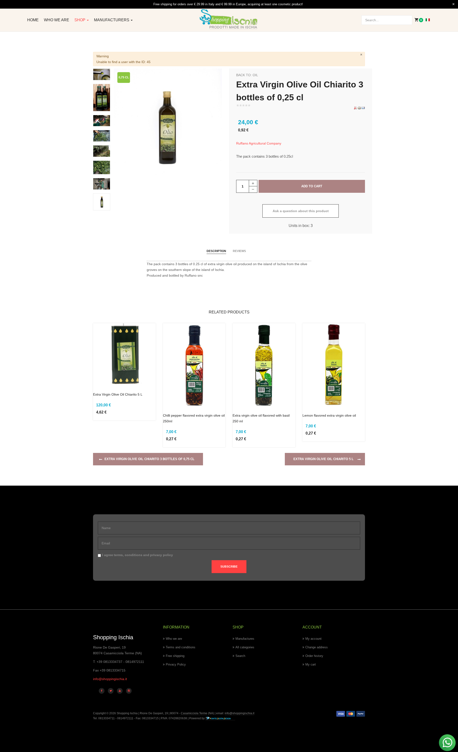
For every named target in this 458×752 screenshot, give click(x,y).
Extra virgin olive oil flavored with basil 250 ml (261, 418)
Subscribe (229, 566)
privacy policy (161, 555)
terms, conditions (128, 555)
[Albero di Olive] (101, 167)
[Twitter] (111, 691)
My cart (310, 664)
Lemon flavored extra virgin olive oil (329, 415)
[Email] (363, 108)
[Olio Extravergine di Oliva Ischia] (168, 122)
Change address (316, 647)
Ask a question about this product (301, 211)
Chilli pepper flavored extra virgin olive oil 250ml (194, 418)
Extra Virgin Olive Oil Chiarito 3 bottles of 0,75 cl (149, 459)
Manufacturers (112, 20)
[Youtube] (120, 691)
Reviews (239, 251)
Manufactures (244, 638)
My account (313, 638)
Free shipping (175, 656)
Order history (314, 656)
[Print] (359, 108)
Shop (80, 20)
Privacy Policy (176, 664)
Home (33, 20)
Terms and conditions (180, 647)
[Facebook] (101, 691)
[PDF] (355, 108)
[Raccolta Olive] (101, 120)
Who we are (56, 20)
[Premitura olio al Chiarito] (101, 183)
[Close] (453, 4)
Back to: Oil (247, 75)
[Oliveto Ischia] (101, 151)
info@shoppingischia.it (110, 679)
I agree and (137, 555)
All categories (244, 647)
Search (240, 656)
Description (216, 251)
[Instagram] (129, 691)
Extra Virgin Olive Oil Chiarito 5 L (117, 394)
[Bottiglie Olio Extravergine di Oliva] (101, 97)
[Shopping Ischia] (229, 19)
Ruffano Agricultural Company (258, 143)
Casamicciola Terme (193, 713)
